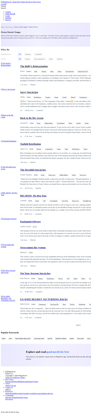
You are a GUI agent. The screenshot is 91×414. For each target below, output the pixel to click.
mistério (72, 338)
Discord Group (10, 397)
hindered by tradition (60, 338)
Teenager (44, 71)
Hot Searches (38, 393)
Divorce (60, 278)
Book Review (48, 393)
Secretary (47, 97)
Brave (51, 71)
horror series (80, 338)
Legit (14, 386)
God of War (65, 201)
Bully (35, 71)
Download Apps (21, 393)
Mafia (21, 382)
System (25, 382)
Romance (8, 382)
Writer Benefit (10, 14)
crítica (10, 338)
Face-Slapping (60, 123)
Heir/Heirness (37, 97)
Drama (59, 71)
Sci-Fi (35, 226)
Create (7, 16)
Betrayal (73, 97)
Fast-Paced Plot (69, 71)
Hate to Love (52, 175)
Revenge (39, 149)
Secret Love (83, 175)
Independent (82, 304)
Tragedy (78, 123)
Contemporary (83, 97)
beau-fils (50, 338)
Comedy (64, 97)
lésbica (3, 338)
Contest (8, 12)
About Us (8, 386)
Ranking (8, 18)
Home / (3, 27)
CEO (44, 201)
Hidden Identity (49, 123)
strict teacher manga (39, 338)
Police (66, 149)
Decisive (72, 304)
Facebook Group (22, 397)
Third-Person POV (83, 71)
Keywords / (10, 27)
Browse (8, 20)
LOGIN (4, 4)
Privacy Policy (20, 378)
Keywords (30, 393)
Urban (29, 97)
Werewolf (15, 382)
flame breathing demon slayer (23, 338)
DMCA (8, 389)
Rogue (38, 123)
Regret (70, 123)
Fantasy (28, 71)
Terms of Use (10, 378)
